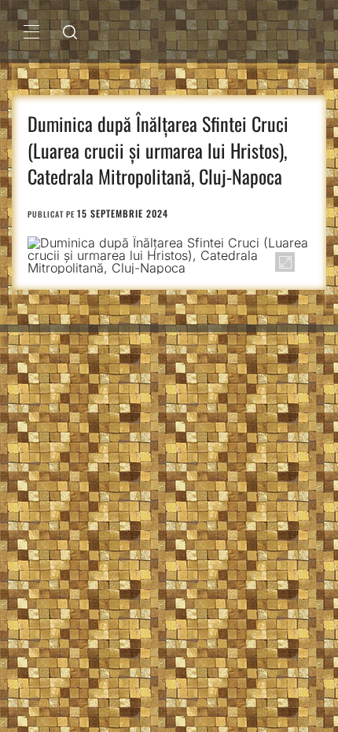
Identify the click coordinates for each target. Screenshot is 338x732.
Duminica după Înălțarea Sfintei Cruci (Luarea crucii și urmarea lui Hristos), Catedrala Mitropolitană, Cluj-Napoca (158, 149)
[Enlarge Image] (285, 262)
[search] (70, 31)
